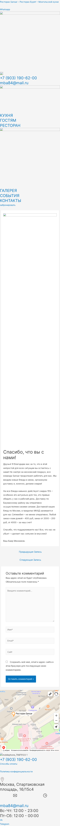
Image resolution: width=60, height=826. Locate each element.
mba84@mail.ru (14, 83)
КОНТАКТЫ (10, 200)
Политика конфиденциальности (16, 771)
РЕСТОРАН (10, 125)
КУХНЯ (6, 115)
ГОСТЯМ (8, 120)
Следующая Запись (30, 559)
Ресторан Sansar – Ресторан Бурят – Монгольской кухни (29, 2)
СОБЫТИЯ (9, 195)
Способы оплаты (8, 764)
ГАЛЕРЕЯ (8, 190)
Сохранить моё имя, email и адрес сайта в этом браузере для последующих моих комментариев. (30, 666)
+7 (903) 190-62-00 (18, 78)
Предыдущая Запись (30, 551)
